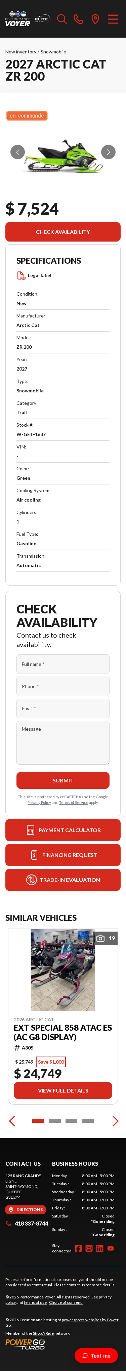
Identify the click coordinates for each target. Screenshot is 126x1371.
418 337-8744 (31, 1223)
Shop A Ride (43, 1333)
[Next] (114, 1120)
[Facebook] (78, 1248)
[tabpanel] (83, 1205)
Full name (33, 664)
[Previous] (12, 1120)
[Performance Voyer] (27, 19)
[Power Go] (63, 1344)
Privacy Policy (39, 802)
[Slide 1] (38, 1121)
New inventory (20, 51)
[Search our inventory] (62, 19)
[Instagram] (89, 1248)
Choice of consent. (66, 1302)
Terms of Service (73, 802)
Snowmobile (53, 51)
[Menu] (113, 19)
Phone (30, 686)
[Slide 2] (54, 1121)
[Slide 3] (71, 1121)
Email (29, 708)
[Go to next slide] (108, 152)
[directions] (95, 19)
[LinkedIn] (100, 1248)
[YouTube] (111, 1248)
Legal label (39, 275)
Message (31, 729)
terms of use (35, 1302)
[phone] (78, 19)
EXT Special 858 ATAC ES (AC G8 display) (63, 1032)
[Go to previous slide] (17, 152)
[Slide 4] (88, 1121)
